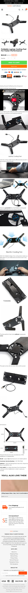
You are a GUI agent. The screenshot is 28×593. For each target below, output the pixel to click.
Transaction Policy (14, 562)
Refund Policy (14, 556)
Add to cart (14, 62)
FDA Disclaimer (14, 564)
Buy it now (14, 66)
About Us (14, 551)
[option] (14, 24)
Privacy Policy (14, 558)
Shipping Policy (14, 554)
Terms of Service (14, 560)
